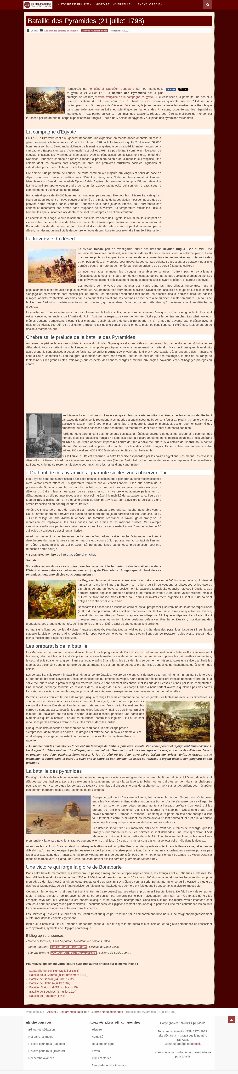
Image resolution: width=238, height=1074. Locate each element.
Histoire (97, 1029)
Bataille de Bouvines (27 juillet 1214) (52, 991)
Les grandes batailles (73, 1011)
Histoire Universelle (113, 4)
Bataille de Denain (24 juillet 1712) (51, 979)
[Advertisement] (119, 60)
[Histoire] (36, 4)
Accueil (52, 1011)
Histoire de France (73, 4)
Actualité (97, 1036)
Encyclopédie (148, 4)
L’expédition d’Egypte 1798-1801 (73, 952)
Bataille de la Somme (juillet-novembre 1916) (58, 975)
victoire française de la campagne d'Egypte (124, 97)
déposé (195, 1044)
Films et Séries (101, 1058)
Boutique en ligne (103, 1043)
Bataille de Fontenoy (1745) (47, 995)
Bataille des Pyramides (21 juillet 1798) (86, 21)
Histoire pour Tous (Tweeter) (46, 1051)
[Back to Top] (231, 1019)
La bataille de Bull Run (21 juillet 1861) (54, 970)
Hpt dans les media (40, 1036)
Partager (171, 89)
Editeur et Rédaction (41, 1029)
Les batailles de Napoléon (69, 946)
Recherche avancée (41, 1058)
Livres (96, 1051)
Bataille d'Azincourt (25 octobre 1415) (53, 987)
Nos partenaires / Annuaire (109, 1065)
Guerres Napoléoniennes (107, 1011)
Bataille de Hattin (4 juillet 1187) (49, 983)
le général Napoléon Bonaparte (112, 88)
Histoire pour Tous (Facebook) (47, 1043)
